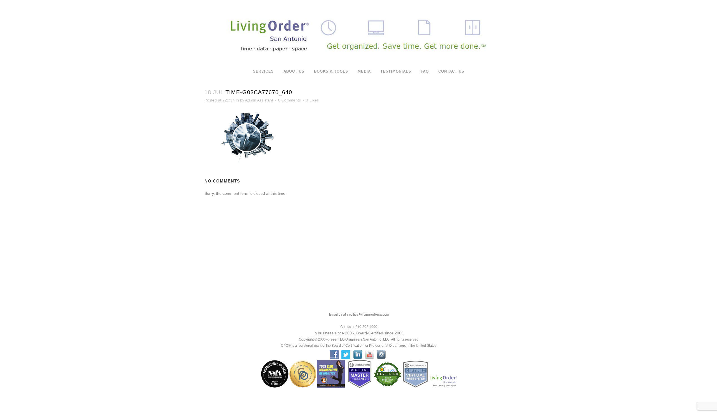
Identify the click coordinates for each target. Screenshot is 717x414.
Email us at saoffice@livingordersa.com (359, 314)
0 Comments (289, 100)
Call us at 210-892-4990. (359, 327)
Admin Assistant (259, 100)
